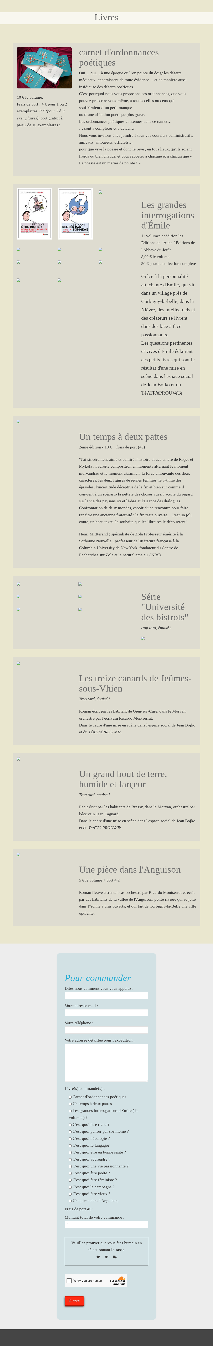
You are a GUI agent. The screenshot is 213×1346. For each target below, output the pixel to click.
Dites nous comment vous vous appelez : (99, 988)
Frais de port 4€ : (79, 1209)
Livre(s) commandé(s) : (85, 1088)
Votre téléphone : (79, 1023)
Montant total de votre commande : (94, 1217)
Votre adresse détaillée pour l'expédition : (100, 1040)
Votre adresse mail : (81, 1005)
